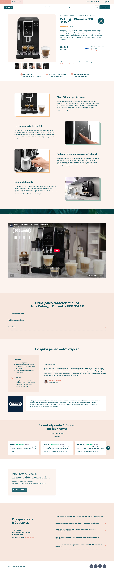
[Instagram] (91, 566)
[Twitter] (100, 566)
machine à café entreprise (79, 36)
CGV (9, 566)
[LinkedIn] (104, 566)
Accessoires (59, 7)
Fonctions (12, 327)
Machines (37, 7)
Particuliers (5, 2)
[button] (52, 38)
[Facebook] (96, 566)
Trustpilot (57, 436)
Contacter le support (19, 566)
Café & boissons (48, 7)
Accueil (62, 15)
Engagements (70, 7)
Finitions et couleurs (16, 320)
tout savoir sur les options (68, 64)
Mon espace (104, 7)
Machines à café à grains (71, 15)
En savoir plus (94, 50)
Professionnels (16, 2)
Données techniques (16, 313)
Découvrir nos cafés (19, 490)
